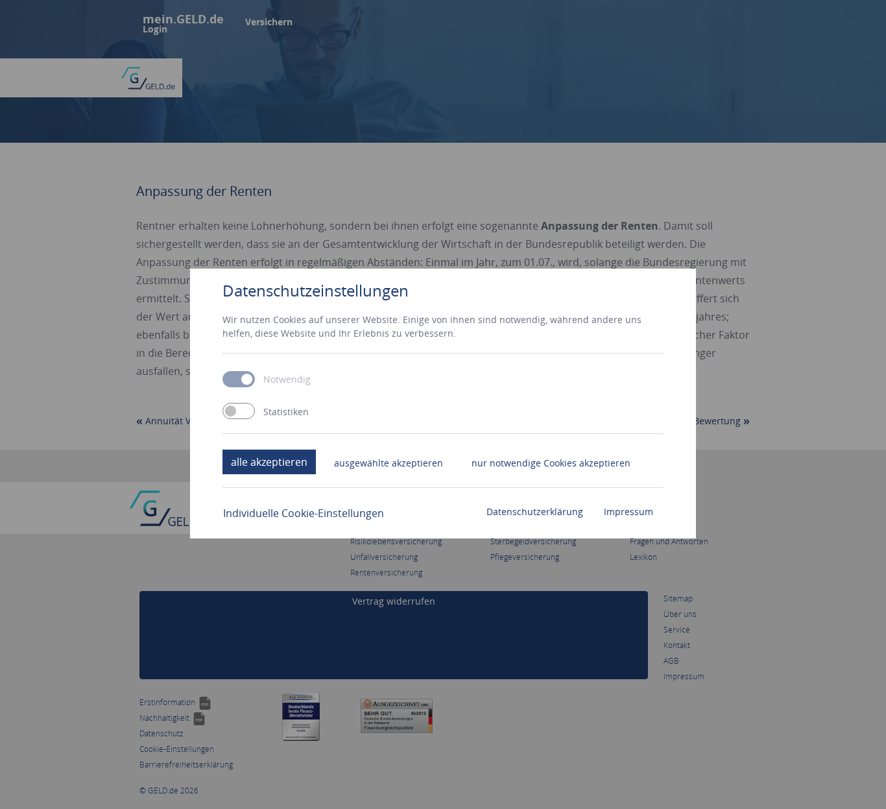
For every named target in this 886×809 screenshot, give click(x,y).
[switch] (238, 411)
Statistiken (286, 412)
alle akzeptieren (269, 462)
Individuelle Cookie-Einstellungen (303, 513)
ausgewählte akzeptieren (388, 463)
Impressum (628, 511)
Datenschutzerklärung (534, 511)
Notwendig (287, 379)
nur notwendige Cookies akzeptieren (551, 463)
